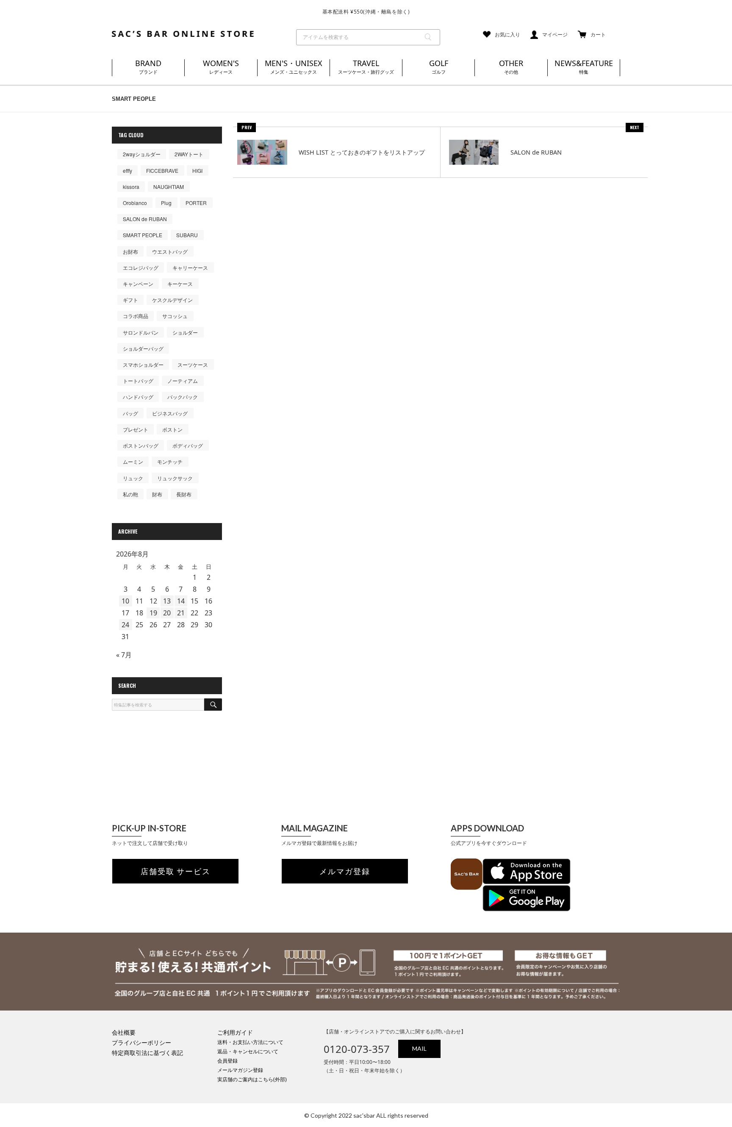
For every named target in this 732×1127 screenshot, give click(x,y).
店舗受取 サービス (176, 871)
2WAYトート (189, 154)
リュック (133, 478)
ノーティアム (182, 380)
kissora (131, 186)
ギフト (130, 299)
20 (167, 612)
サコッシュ (175, 315)
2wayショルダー (142, 154)
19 (153, 612)
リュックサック (175, 478)
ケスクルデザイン (172, 299)
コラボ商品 (135, 315)
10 (125, 601)
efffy (127, 170)
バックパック (182, 396)
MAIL (419, 1048)
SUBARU (187, 234)
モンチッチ (170, 461)
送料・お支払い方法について (250, 1042)
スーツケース (192, 364)
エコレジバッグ (140, 267)
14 (181, 601)
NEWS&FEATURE (584, 66)
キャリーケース (190, 267)
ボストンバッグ (140, 445)
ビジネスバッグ (170, 413)
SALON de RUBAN (145, 218)
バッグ (130, 413)
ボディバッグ (187, 445)
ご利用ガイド (235, 1032)
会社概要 (124, 1032)
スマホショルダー (143, 364)
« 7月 (124, 654)
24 (125, 624)
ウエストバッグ (170, 251)
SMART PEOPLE (142, 234)
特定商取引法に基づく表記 (147, 1053)
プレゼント (135, 429)
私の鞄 (130, 494)
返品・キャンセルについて (247, 1051)
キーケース (180, 283)
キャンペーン (138, 283)
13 (167, 601)
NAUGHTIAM (168, 186)
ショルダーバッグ (143, 348)
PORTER (196, 202)
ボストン (172, 429)
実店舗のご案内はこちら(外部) (252, 1079)
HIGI (197, 170)
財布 (157, 494)
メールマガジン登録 (240, 1070)
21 (181, 612)
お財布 (130, 251)
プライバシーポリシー (141, 1042)
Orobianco (135, 202)
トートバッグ (138, 380)
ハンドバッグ (138, 396)
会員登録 (227, 1060)
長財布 (183, 494)
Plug (166, 202)
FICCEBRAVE (162, 170)
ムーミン (133, 461)
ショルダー (185, 332)
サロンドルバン (140, 332)
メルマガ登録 (344, 871)
